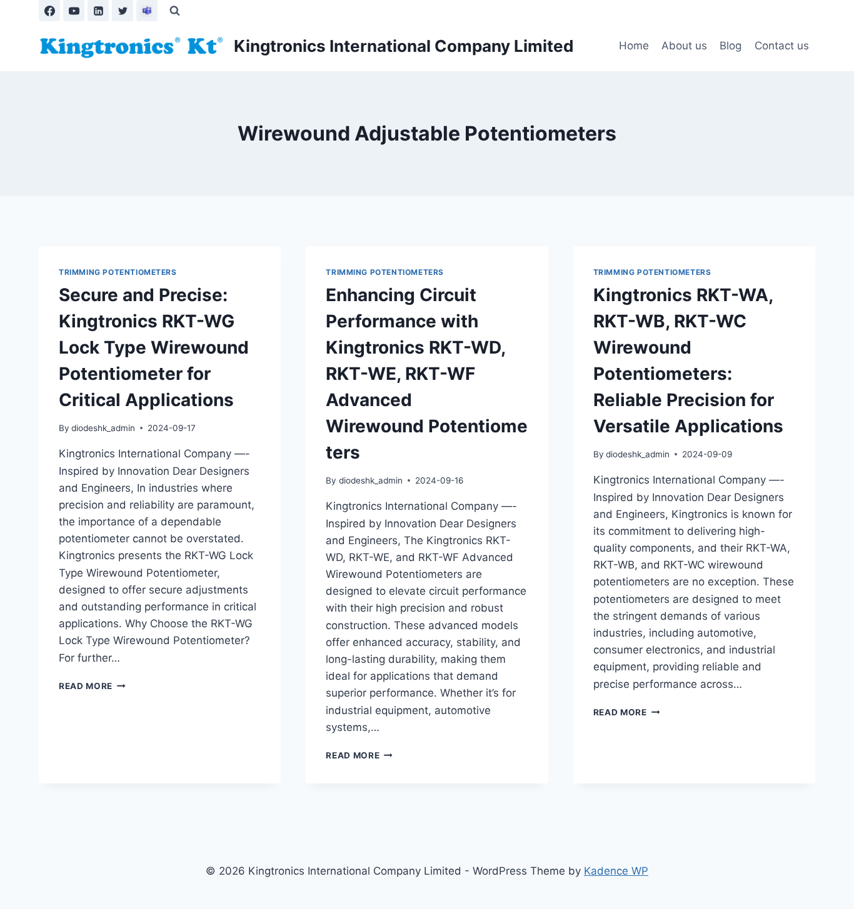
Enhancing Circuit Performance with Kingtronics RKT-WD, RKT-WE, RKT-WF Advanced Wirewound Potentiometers (427, 373)
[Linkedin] (98, 10)
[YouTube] (73, 10)
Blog (730, 45)
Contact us (782, 45)
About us (684, 45)
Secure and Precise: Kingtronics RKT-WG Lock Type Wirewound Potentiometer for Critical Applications (154, 347)
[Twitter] (122, 10)
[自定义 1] (147, 10)
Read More (92, 686)
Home (634, 45)
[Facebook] (49, 10)
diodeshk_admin (103, 428)
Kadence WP (616, 871)
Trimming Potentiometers (118, 272)
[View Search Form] (174, 10)
